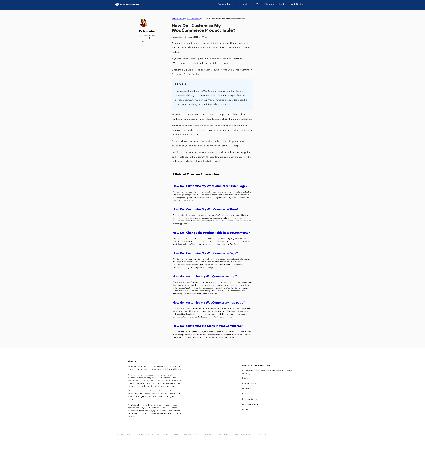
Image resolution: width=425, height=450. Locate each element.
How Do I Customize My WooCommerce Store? (205, 209)
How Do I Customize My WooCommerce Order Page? (210, 186)
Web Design (297, 4)
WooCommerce (193, 19)
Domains (262, 434)
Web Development (243, 434)
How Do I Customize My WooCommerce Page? (205, 253)
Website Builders (227, 4)
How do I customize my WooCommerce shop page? (209, 302)
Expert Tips (246, 4)
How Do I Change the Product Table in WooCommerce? (211, 232)
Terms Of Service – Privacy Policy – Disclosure (158, 434)
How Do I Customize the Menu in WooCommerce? (207, 326)
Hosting (282, 4)
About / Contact (124, 434)
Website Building (265, 4)
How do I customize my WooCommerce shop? (205, 276)
